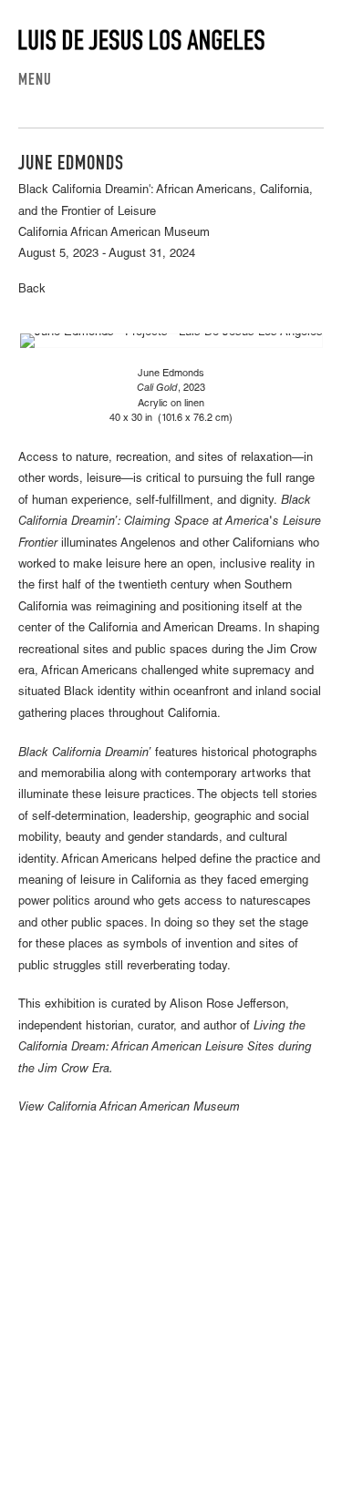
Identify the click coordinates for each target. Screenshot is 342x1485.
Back (32, 290)
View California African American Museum (129, 1108)
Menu (35, 81)
